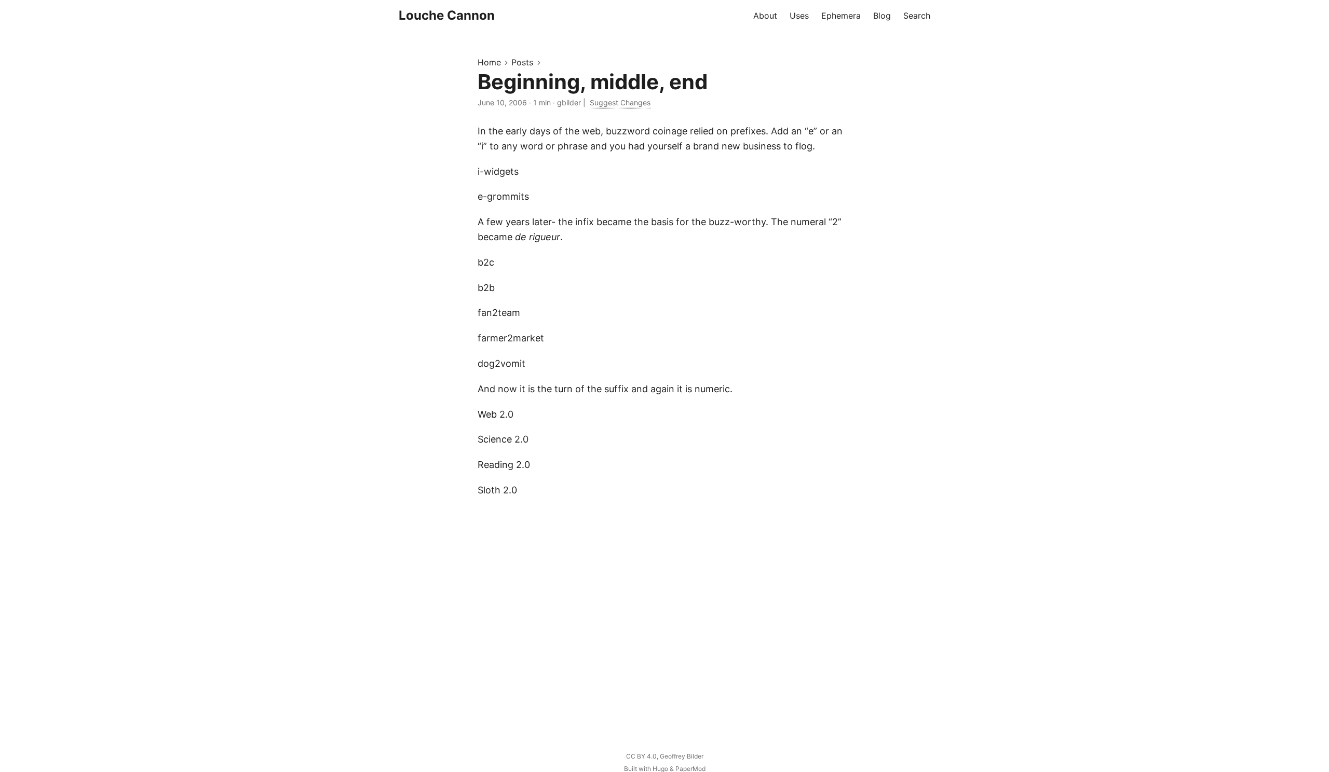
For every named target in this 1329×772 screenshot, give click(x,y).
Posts (522, 62)
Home (489, 62)
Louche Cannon (447, 15)
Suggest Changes (620, 102)
